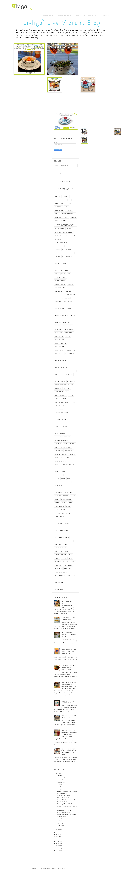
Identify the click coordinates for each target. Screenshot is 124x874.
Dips (56, 270)
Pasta (69, 478)
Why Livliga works (60, 579)
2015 (57, 841)
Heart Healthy (59, 377)
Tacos (70, 554)
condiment (69, 246)
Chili (73, 235)
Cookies (57, 249)
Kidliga (71, 395)
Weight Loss (67, 568)
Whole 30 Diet (71, 575)
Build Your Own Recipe (61, 217)
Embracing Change (60, 277)
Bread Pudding (59, 210)
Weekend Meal (68, 565)
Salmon (63, 509)
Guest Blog (58, 329)
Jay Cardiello (59, 391)
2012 (57, 848)
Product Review (59, 488)
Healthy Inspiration (60, 360)
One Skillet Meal (70, 475)
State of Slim (58, 551)
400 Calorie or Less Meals (62, 181)
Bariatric (66, 196)
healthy (68, 336)
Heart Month (69, 377)
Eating (57, 273)
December (60, 775)
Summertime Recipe (60, 554)
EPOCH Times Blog (60, 284)
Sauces (68, 513)
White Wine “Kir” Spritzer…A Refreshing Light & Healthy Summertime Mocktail (62, 47)
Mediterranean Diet (60, 433)
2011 (57, 850)
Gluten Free (58, 312)
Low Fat (66, 423)
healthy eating (59, 350)
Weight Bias (58, 568)
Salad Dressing (59, 506)
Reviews (64, 502)
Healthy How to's (60, 357)
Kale (67, 391)
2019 (57, 832)
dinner (70, 266)
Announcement (70, 192)
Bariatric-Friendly (60, 199)
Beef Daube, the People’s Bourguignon (67, 603)
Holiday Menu (71, 381)
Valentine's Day (59, 561)
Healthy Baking (59, 339)
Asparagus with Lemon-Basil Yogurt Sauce (68, 634)
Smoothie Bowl (59, 540)
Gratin (57, 318)
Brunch (57, 213)
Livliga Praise (59, 409)
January (60, 828)
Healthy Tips (58, 374)
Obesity (63, 471)
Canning (63, 220)
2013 (57, 846)
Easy (72, 270)
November (60, 778)
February (60, 825)
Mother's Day (59, 450)
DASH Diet (66, 259)
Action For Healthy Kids (62, 184)
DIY (61, 270)
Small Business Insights (62, 537)
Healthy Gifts (59, 353)
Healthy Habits (69, 353)
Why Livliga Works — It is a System (88, 80)
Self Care (72, 520)
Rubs (70, 502)
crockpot (58, 253)
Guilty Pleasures (69, 329)
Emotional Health (60, 280)
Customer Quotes (69, 253)
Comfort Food (59, 246)
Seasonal (64, 520)
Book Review (58, 206)
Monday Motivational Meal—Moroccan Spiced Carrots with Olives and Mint (29, 47)
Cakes (56, 220)
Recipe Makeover (66, 499)
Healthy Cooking (60, 346)
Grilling (57, 325)
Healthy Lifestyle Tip (61, 367)
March (59, 823)
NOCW (56, 471)
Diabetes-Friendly (60, 266)
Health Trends (69, 332)
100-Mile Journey (60, 178)
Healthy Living (59, 370)
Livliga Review (59, 416)
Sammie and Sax (59, 513)
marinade (65, 426)
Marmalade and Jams (61, 429)
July (59, 787)
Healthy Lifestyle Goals (62, 364)
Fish (56, 298)
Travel (64, 558)
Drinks (66, 270)
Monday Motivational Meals (63, 447)
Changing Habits (60, 228)
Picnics (57, 481)
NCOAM (57, 464)
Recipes (57, 502)
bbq (69, 199)
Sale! (56, 509)
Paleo (63, 478)
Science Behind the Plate (62, 516)
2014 (57, 843)
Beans (56, 203)
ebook (63, 273)
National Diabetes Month (62, 457)
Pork (69, 481)
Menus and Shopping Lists (62, 436)
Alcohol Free (59, 192)
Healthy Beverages (60, 343)
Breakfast (69, 210)
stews (66, 551)
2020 (57, 830)
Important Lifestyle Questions (64, 384)
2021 (57, 773)
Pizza (63, 481)
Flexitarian (58, 301)
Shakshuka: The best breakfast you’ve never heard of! (68, 667)
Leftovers (63, 398)
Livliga (73, 402)
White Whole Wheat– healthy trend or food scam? (69, 651)
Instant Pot (58, 388)
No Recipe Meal (70, 468)
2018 (57, 834)
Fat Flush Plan (59, 294)
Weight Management (61, 572)
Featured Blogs (70, 294)
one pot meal (59, 475)
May (59, 819)
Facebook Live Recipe (61, 287)
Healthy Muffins (71, 370)
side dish (57, 527)
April (59, 821)
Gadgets (63, 305)
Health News (58, 332)
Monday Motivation (69, 443)
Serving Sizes (59, 523)
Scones (57, 520)
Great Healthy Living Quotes (63, 322)
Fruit (56, 305)
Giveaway (69, 308)
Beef (62, 203)
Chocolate (58, 239)
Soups (65, 544)
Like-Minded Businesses (61, 402)
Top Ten (57, 558)
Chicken (69, 228)
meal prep (72, 429)
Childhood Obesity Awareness (64, 232)
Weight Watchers (60, 575)
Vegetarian (58, 565)
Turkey (70, 558)
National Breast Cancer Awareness (65, 454)
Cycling (57, 256)
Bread (66, 206)
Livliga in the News (60, 405)
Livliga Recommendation (62, 412)
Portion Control (60, 485)
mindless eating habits (61, 440)
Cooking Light (66, 249)
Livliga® (26, 6)
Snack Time (58, 544)
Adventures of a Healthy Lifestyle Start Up (65, 189)
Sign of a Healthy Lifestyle (63, 530)
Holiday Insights (60, 381)
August (59, 784)
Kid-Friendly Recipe (60, 395)
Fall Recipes (58, 291)
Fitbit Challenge (65, 298)
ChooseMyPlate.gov (61, 242)
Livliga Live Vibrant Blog (62, 22)
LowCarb (57, 426)
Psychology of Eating (61, 495)
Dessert (57, 263)
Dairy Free (58, 259)
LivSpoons (58, 423)
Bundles (73, 217)
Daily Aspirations (67, 256)
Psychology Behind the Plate (63, 492)
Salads (68, 506)
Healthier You (59, 336)
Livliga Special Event (61, 419)
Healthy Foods (70, 350)
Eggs (69, 273)
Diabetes (64, 263)
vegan (73, 561)
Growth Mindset (67, 325)
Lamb (56, 398)
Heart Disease (69, 374)
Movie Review (69, 450)
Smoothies (70, 540)
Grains (73, 315)
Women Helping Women (61, 586)
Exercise (70, 284)
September (60, 782)
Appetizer (58, 196)
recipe (57, 499)
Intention (67, 388)
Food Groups (68, 301)
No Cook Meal (59, 468)
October (60, 780)
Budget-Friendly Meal (68, 213)
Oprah (57, 478)
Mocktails (58, 443)
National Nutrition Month (62, 461)
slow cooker (59, 534)
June (59, 789)
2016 (57, 839)
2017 (57, 837)
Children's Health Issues (62, 235)
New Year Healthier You (68, 464)
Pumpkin (73, 495)
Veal (68, 561)
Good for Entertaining (61, 315)
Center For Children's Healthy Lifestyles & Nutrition (65, 225)
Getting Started (59, 308)
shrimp (67, 523)
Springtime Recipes (60, 547)
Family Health (68, 291)
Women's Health (59, 589)
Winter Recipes (59, 582)
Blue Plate (69, 203)
